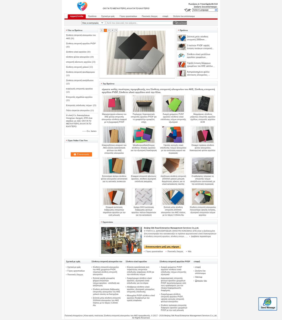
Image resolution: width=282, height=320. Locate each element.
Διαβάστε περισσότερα (201, 236)
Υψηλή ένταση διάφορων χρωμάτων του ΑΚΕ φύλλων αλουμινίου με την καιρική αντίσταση (200, 65)
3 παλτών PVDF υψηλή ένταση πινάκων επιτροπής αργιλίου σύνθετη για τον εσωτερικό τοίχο (200, 47)
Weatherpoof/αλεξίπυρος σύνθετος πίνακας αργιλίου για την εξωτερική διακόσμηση (144, 148)
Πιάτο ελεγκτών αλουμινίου (78, 110)
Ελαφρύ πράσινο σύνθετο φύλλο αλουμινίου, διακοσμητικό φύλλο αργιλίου (203, 148)
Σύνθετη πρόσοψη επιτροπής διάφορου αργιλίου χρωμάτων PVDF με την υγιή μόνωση (174, 307)
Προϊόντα (92, 16)
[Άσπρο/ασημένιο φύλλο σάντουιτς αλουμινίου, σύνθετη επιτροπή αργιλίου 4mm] (181, 73)
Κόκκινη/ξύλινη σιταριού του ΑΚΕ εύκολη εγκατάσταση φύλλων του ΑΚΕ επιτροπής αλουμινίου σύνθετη (114, 150)
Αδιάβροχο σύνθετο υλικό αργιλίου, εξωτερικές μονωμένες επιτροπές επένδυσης (141, 289)
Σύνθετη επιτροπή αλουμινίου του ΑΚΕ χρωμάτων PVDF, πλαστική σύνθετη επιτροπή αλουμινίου (106, 271)
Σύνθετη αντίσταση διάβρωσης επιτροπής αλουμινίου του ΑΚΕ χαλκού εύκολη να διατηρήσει (106, 291)
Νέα (189, 251)
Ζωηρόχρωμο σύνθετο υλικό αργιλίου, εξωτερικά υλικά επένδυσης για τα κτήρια (139, 280)
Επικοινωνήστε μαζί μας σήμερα (162, 246)
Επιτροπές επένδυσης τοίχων (79, 105)
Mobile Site (202, 281)
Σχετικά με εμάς (108, 16)
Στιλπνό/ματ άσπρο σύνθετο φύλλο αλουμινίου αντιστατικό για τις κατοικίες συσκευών (114, 179)
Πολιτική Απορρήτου (74, 315)
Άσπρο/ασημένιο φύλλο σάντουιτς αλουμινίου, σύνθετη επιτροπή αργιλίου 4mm (200, 74)
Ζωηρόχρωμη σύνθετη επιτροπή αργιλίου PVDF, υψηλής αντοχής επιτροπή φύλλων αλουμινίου (172, 298)
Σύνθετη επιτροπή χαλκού (77, 67)
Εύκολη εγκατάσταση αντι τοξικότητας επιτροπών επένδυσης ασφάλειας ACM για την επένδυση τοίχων (140, 271)
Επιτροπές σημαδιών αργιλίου (79, 97)
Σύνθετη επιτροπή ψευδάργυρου (80, 72)
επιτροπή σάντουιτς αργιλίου (78, 62)
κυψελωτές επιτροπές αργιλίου (79, 89)
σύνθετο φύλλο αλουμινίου (78, 57)
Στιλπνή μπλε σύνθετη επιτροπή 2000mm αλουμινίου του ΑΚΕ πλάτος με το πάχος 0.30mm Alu (200, 38)
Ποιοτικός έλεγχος (150, 16)
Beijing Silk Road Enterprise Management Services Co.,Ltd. (171, 228)
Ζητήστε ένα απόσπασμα (205, 7)
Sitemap (198, 277)
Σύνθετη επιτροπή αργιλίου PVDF (81, 43)
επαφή (165, 16)
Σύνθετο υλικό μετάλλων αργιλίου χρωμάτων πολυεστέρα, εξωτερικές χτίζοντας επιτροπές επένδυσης (201, 56)
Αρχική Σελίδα (76, 16)
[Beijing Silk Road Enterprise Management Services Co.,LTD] (216, 10)
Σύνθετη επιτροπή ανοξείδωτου (80, 80)
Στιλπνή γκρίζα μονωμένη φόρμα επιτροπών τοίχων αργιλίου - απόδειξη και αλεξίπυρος (106, 282)
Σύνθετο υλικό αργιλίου (76, 52)
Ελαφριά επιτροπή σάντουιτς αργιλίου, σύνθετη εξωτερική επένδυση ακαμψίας (143, 179)
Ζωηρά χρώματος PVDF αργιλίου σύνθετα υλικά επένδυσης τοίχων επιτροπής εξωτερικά (173, 271)
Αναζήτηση (182, 23)
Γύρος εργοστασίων (128, 16)
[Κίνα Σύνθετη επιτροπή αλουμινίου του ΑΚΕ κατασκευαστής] (82, 6)
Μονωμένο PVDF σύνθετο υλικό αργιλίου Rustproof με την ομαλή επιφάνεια (141, 298)
